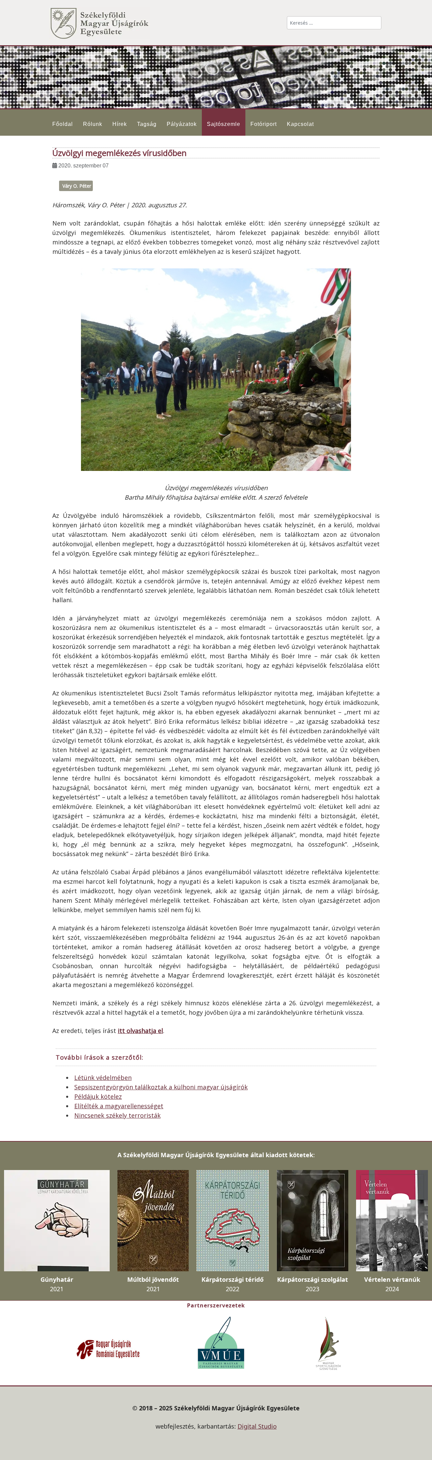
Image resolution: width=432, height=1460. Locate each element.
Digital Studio (257, 1426)
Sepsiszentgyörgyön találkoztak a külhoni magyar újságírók (161, 1087)
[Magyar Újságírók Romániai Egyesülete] (108, 1349)
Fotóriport (263, 124)
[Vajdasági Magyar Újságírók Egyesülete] (221, 1342)
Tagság (147, 124)
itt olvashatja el (140, 1031)
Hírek (119, 124)
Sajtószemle (223, 124)
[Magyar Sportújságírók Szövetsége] (329, 1343)
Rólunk (92, 124)
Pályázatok (182, 124)
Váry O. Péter (76, 186)
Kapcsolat (300, 124)
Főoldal (62, 124)
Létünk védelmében (103, 1077)
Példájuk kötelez (98, 1096)
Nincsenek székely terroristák (117, 1115)
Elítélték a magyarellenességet (118, 1106)
